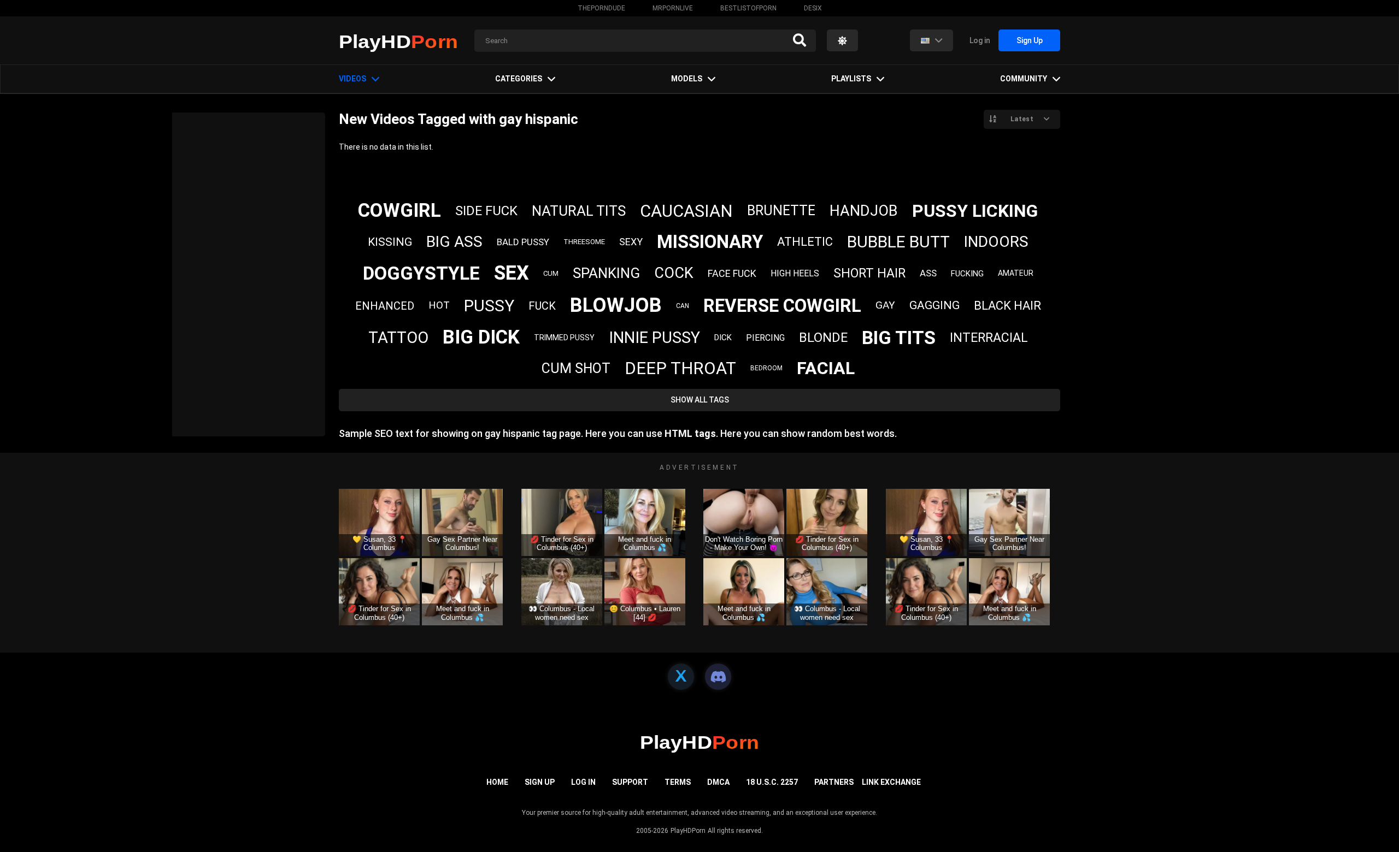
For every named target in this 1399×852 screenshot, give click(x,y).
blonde (823, 337)
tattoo (398, 337)
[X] (681, 677)
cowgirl (399, 210)
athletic (805, 241)
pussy (489, 305)
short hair (869, 273)
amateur (1015, 273)
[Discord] (718, 677)
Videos (352, 78)
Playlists (851, 78)
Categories (518, 78)
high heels (795, 273)
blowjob (616, 305)
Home (497, 782)
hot (439, 305)
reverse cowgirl (782, 305)
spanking (606, 273)
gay (885, 305)
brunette (781, 210)
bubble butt (898, 241)
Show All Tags (700, 399)
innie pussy (654, 337)
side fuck (486, 210)
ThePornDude (601, 8)
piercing (765, 338)
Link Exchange (891, 782)
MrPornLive (673, 8)
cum (551, 273)
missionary (710, 241)
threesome (584, 242)
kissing (390, 241)
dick (723, 337)
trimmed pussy (564, 337)
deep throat (680, 368)
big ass (454, 242)
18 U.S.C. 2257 (772, 782)
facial (826, 368)
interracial (989, 337)
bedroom (766, 368)
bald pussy (523, 241)
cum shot (576, 368)
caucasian (686, 211)
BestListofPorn (748, 8)
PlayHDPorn (688, 831)
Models (686, 78)
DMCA (718, 782)
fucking (967, 274)
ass (928, 273)
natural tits (579, 211)
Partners (834, 782)
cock (673, 273)
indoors (996, 242)
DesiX (813, 8)
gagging (934, 305)
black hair (1007, 305)
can (682, 306)
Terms (678, 782)
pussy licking (975, 210)
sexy (631, 241)
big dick (481, 337)
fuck (542, 305)
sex (511, 273)
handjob (864, 211)
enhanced (384, 305)
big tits (899, 337)
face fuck (732, 273)
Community (1023, 78)
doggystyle (421, 273)
